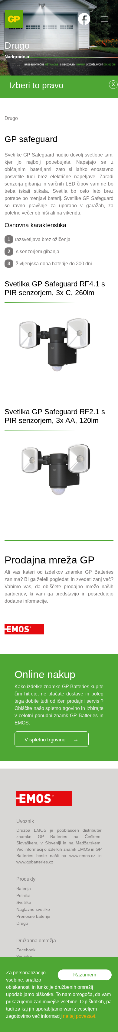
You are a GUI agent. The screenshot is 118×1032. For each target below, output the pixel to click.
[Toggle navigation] (104, 19)
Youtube (24, 956)
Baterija (23, 888)
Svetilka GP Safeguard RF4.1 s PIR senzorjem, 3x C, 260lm (55, 288)
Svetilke (23, 902)
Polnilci (23, 895)
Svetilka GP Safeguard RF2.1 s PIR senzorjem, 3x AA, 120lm (55, 416)
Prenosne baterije (33, 916)
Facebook (25, 949)
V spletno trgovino (45, 740)
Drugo (11, 118)
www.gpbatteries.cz (34, 861)
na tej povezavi (79, 1016)
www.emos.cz (82, 855)
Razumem (84, 975)
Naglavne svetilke (33, 909)
